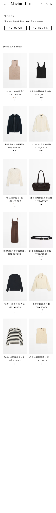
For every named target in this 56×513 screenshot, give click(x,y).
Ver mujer (15, 28)
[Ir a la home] (21, 3)
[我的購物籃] (51, 3)
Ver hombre (40, 28)
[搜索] (42, 3)
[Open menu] (4, 3)
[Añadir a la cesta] (15, 100)
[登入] (47, 3)
